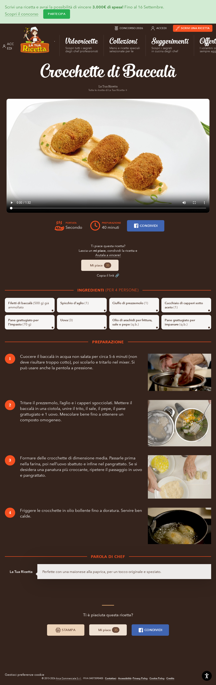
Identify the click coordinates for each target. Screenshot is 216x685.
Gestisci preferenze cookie (24, 675)
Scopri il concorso (21, 14)
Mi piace (99, 265)
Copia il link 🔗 (108, 275)
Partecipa (56, 14)
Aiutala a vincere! (108, 255)
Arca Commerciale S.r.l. (68, 678)
